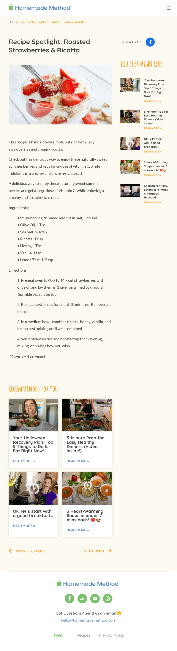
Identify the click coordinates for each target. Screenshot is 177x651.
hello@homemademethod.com (88, 620)
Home (13, 22)
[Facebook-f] (150, 42)
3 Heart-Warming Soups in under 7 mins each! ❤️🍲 (85, 515)
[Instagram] (107, 598)
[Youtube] (95, 598)
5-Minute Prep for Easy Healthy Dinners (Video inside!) (85, 444)
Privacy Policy (111, 635)
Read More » (24, 461)
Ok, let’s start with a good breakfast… (33, 513)
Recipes (83, 635)
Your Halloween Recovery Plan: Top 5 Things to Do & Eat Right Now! (33, 444)
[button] (169, 7)
